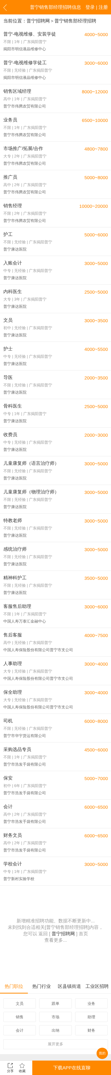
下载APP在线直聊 (71, 1067)
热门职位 (14, 986)
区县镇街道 (69, 986)
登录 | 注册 (96, 7)
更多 (55, 1044)
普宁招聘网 (38, 20)
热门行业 (41, 986)
